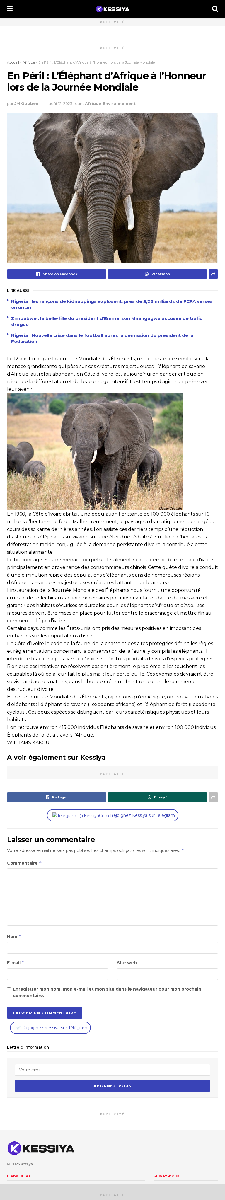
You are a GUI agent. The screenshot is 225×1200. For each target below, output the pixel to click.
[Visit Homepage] (112, 9)
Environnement (119, 103)
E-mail (16, 962)
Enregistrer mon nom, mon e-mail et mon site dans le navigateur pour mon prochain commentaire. (107, 992)
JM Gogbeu (26, 103)
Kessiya (27, 1164)
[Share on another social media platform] (213, 274)
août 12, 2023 (60, 103)
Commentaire (24, 863)
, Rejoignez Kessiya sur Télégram (112, 815)
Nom (14, 936)
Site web (127, 962)
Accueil (13, 62)
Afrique (29, 62)
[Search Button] (215, 9)
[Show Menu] (10, 9)
